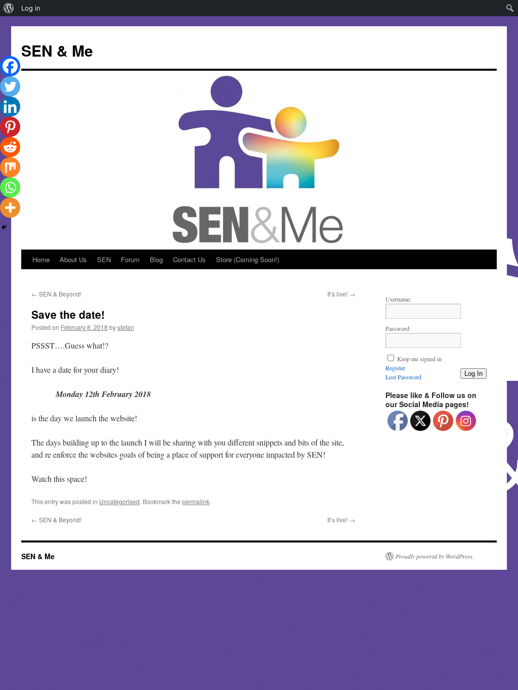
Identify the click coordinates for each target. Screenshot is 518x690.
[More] (10, 208)
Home (41, 259)
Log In (473, 373)
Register (395, 368)
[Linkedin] (10, 106)
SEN (104, 259)
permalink (195, 501)
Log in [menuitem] (30, 8)
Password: (398, 328)
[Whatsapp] (10, 187)
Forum (130, 259)
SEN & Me (57, 50)
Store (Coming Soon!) (247, 259)
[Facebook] (10, 66)
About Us (73, 259)
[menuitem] (9, 8)
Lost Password (403, 377)
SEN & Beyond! (56, 293)
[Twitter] (10, 86)
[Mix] (10, 167)
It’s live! (341, 293)
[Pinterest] (10, 127)
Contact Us (189, 259)
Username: (398, 299)
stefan (125, 327)
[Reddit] (10, 147)
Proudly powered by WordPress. (435, 556)
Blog (156, 259)
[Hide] (4, 227)
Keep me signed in (419, 359)
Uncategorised (119, 501)
